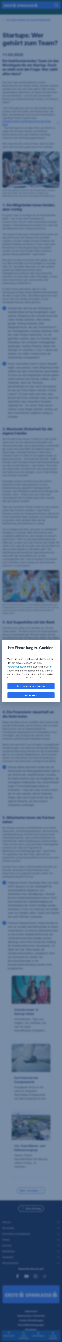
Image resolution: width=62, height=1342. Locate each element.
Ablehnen (31, 695)
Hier (49, 666)
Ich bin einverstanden (31, 686)
